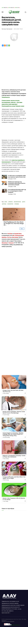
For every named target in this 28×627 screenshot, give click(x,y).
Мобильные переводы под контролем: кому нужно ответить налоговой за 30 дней (16, 183)
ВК (13, 235)
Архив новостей (5, 612)
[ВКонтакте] (3, 45)
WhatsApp (4, 242)
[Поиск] (25, 12)
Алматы (10, 201)
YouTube (10, 233)
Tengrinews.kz (6, 97)
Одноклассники (19, 235)
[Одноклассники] (5, 45)
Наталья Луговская (7, 29)
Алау (5, 201)
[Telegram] (7, 45)
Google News (17, 233)
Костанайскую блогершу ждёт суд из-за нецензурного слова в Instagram (17, 191)
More (22, 228)
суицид (17, 203)
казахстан (10, 203)
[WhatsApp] (9, 45)
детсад (4, 203)
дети (23, 201)
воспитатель (17, 201)
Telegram (11, 242)
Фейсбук (4, 237)
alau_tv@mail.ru (10, 610)
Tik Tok (9, 237)
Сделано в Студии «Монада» (8, 621)
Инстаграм (15, 237)
